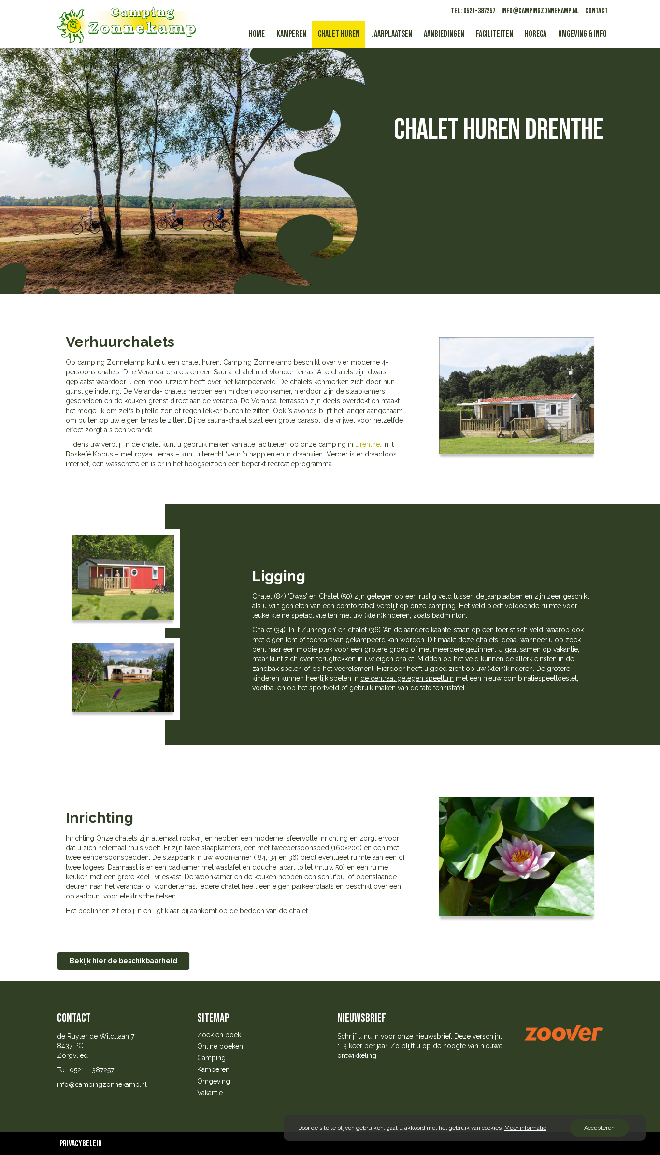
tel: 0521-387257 (473, 10)
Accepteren (599, 1128)
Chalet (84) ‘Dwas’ (279, 596)
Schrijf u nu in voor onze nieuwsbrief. (394, 1036)
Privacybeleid (80, 1144)
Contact (596, 10)
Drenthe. (368, 444)
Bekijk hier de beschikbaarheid (123, 961)
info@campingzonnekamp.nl (540, 10)
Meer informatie (525, 1128)
